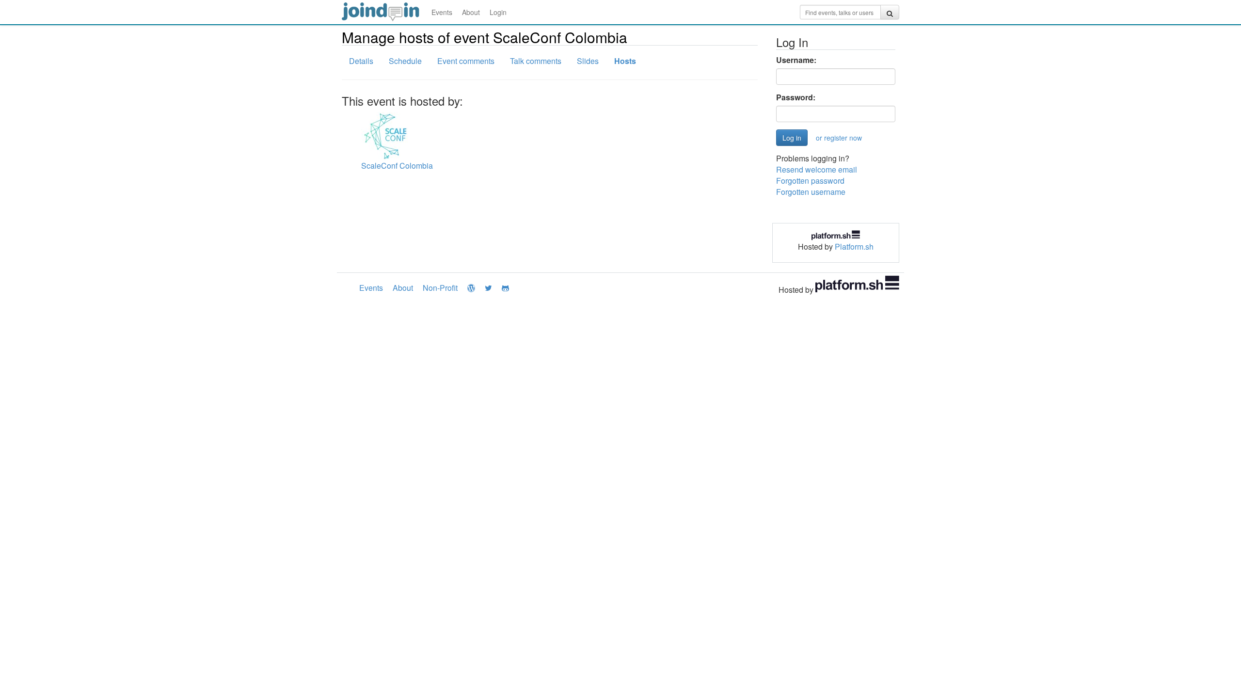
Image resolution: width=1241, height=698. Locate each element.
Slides (588, 60)
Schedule (405, 60)
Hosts (625, 60)
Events (441, 12)
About (471, 12)
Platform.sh (854, 246)
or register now (839, 138)
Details (361, 60)
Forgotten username (810, 191)
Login (498, 12)
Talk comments (535, 60)
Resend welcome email (816, 169)
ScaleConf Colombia (397, 165)
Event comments (465, 60)
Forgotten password (810, 180)
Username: (796, 60)
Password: (795, 97)
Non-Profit (440, 287)
